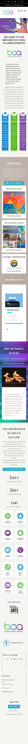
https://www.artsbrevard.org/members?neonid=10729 (14, 376)
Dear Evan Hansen (13, 310)
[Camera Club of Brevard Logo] (14, 260)
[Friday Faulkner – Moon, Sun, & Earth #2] (14, 192)
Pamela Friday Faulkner (14, 216)
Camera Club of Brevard (14, 271)
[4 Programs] (14, 25)
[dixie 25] (14, 226)
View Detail (15, 320)
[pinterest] (18, 659)
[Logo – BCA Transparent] (13, 620)
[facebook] (4, 659)
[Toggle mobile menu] (25, 11)
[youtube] (14, 659)
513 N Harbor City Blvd (8, 680)
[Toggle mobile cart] (19, 11)
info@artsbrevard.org (17, 5)
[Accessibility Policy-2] (13, 637)
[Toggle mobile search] (22, 11)
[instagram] (7, 659)
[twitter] (11, 659)
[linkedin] (21, 659)
